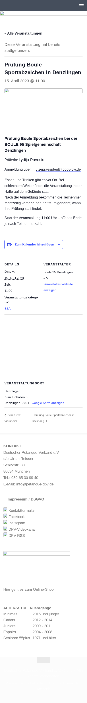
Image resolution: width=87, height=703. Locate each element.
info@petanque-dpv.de (35, 484)
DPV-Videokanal (21, 529)
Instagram (16, 523)
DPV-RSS (16, 536)
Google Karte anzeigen (48, 403)
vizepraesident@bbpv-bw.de (58, 169)
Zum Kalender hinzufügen (34, 244)
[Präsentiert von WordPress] (25, 683)
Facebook (16, 517)
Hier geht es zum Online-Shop (28, 589)
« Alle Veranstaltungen (23, 33)
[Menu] (81, 5)
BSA (7, 308)
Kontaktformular (21, 510)
